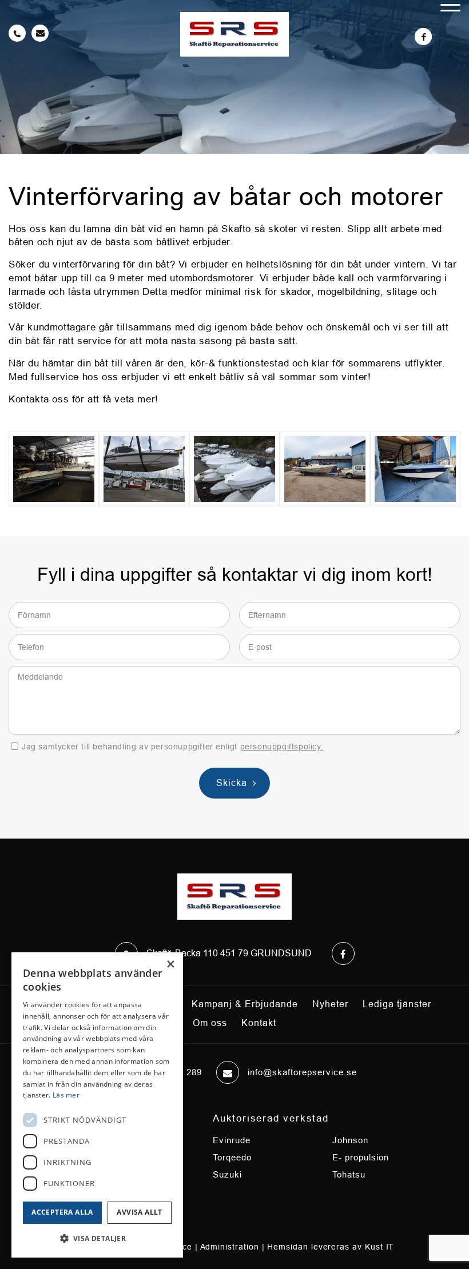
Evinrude (232, 1140)
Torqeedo (232, 1157)
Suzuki (227, 1174)
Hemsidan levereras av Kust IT (330, 1246)
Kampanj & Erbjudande (245, 1004)
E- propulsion (360, 1157)
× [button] (170, 964)
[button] (97, 1238)
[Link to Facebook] (423, 36)
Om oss (210, 1023)
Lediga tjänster (397, 1004)
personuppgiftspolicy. (282, 746)
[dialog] (97, 1105)
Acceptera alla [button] (62, 1212)
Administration (229, 1246)
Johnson (350, 1140)
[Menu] (450, 3)
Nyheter (330, 1004)
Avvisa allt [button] (139, 1212)
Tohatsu (348, 1174)
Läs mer (66, 1095)
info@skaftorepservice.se (302, 1072)
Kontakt (258, 1023)
